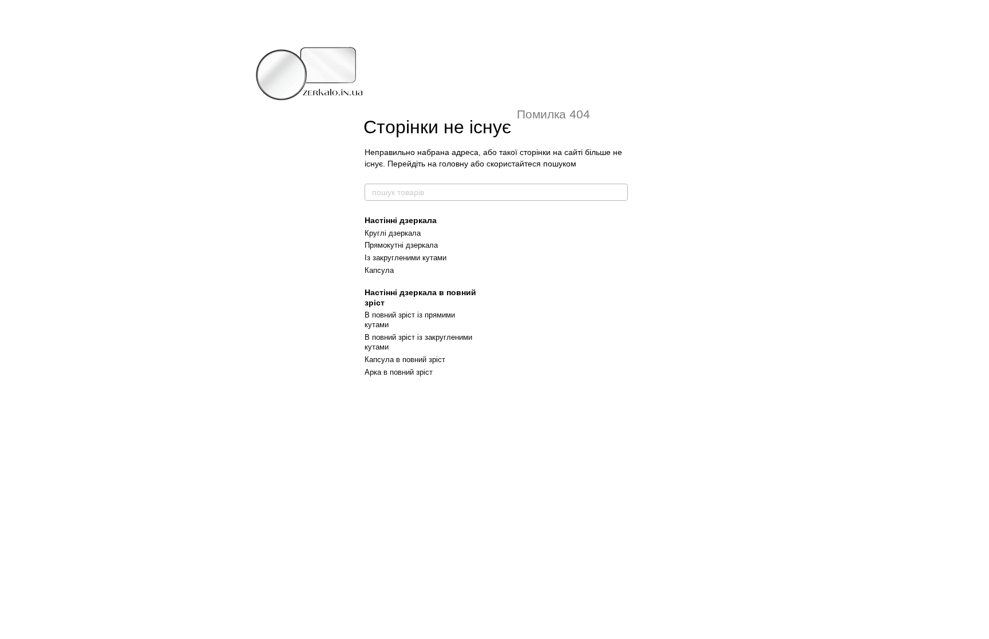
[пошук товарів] (619, 192)
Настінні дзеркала (401, 220)
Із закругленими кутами (405, 257)
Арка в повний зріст (399, 372)
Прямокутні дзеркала (401, 245)
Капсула (379, 270)
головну (453, 163)
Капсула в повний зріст (405, 359)
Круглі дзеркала (393, 233)
